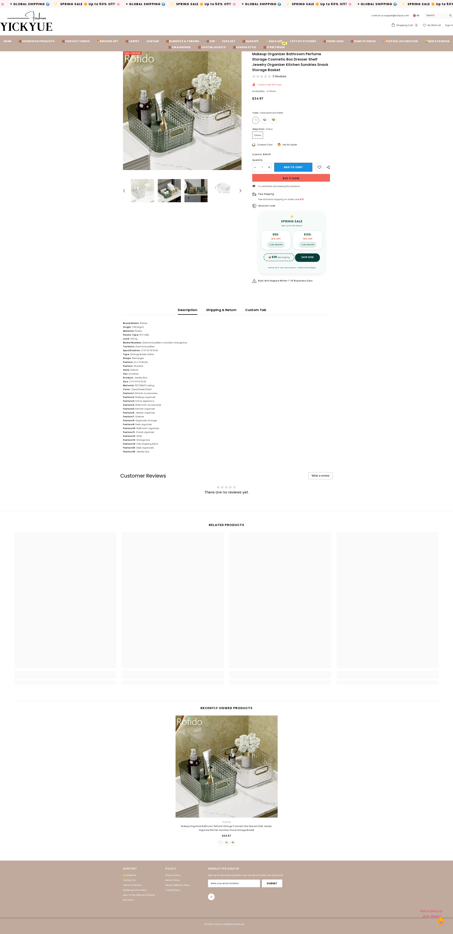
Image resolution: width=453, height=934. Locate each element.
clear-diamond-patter (220, 843)
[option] (182, 110)
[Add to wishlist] (319, 167)
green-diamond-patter (226, 843)
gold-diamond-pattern (232, 843)
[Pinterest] (211, 896)
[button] (124, 190)
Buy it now (291, 178)
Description (187, 310)
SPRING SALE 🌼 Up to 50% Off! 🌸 (137, 4)
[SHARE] (327, 167)
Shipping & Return (221, 310)
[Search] (439, 15)
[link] (65, 677)
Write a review (320, 475)
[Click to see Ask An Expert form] (432, 913)
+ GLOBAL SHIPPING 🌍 (77, 4)
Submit (272, 883)
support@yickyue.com (396, 15)
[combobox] (436, 15)
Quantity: (257, 160)
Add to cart (293, 167)
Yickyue (226, 822)
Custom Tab (255, 310)
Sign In (449, 25)
